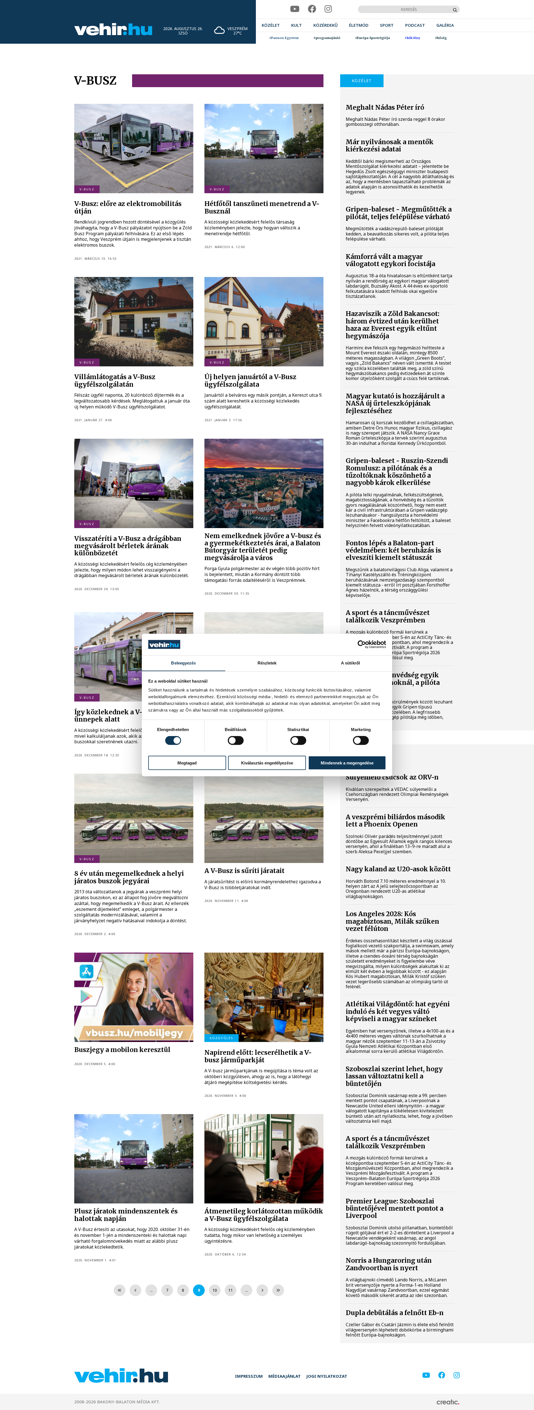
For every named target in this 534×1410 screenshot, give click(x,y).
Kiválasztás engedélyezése (267, 762)
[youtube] (295, 9)
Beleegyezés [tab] (183, 662)
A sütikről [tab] (350, 662)
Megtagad (187, 762)
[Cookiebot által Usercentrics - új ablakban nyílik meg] (361, 644)
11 (230, 1290)
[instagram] (328, 9)
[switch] (236, 740)
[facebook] (312, 9)
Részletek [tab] (267, 662)
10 (214, 1290)
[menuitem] (271, 25)
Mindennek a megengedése (347, 762)
